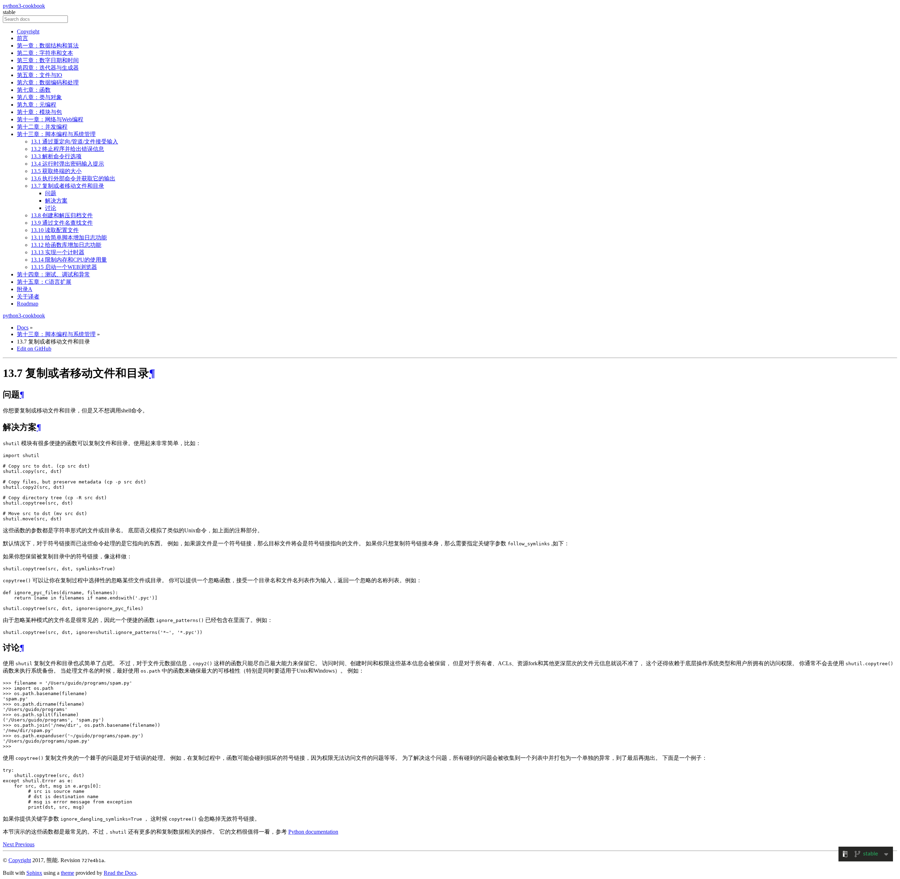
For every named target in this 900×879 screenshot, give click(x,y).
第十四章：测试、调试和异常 (53, 274)
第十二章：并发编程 (42, 127)
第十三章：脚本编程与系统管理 (56, 134)
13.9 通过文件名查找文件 (62, 223)
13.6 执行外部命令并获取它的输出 (73, 178)
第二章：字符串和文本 (45, 53)
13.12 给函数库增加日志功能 (66, 245)
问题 (50, 193)
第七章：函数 (34, 90)
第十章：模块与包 (39, 112)
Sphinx (34, 873)
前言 (22, 38)
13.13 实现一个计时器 (57, 252)
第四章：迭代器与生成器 (48, 68)
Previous (24, 844)
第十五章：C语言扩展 (44, 282)
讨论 (50, 208)
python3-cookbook (24, 6)
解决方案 (56, 201)
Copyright (28, 31)
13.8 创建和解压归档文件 (62, 215)
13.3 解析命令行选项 (56, 156)
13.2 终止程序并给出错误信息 (67, 149)
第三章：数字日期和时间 (48, 60)
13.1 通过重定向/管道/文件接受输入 (74, 142)
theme (67, 873)
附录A (24, 289)
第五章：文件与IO (39, 75)
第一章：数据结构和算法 (48, 46)
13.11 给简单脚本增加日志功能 (69, 237)
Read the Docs (120, 873)
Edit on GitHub (34, 349)
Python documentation (313, 832)
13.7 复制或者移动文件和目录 (67, 186)
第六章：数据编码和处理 (48, 82)
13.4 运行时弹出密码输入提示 (67, 164)
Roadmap (27, 304)
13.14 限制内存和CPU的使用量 (69, 260)
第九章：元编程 (36, 105)
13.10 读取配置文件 (55, 230)
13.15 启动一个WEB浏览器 (64, 267)
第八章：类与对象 (39, 97)
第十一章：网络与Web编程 (50, 119)
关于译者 (28, 297)
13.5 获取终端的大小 (56, 171)
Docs (22, 328)
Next (9, 844)
